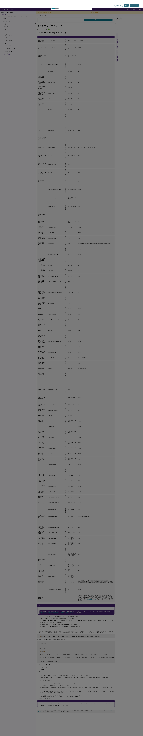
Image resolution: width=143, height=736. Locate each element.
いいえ (57, 8)
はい (53, 8)
